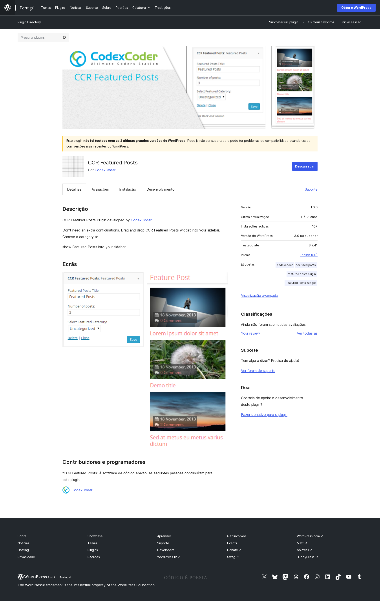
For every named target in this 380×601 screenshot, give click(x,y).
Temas (92, 543)
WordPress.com (310, 536)
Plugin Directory (29, 22)
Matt (302, 543)
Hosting (23, 550)
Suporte (311, 189)
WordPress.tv (169, 557)
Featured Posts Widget (301, 282)
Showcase (95, 536)
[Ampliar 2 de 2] (222, 278)
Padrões (94, 557)
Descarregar (305, 166)
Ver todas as (307, 333)
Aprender (164, 536)
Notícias (23, 543)
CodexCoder (105, 170)
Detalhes (74, 189)
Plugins (93, 550)
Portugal (65, 577)
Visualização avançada (259, 295)
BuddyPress (307, 557)
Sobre (22, 536)
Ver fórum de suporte (258, 370)
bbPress (305, 550)
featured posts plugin (302, 274)
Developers (165, 550)
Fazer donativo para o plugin (264, 414)
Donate (234, 550)
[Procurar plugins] (64, 37)
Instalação (127, 189)
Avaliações (100, 189)
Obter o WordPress (356, 7)
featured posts (306, 265)
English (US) (309, 255)
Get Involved (236, 536)
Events (232, 543)
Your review (250, 333)
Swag (233, 557)
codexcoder (285, 265)
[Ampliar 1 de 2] (137, 278)
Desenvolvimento (160, 189)
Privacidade (26, 557)
